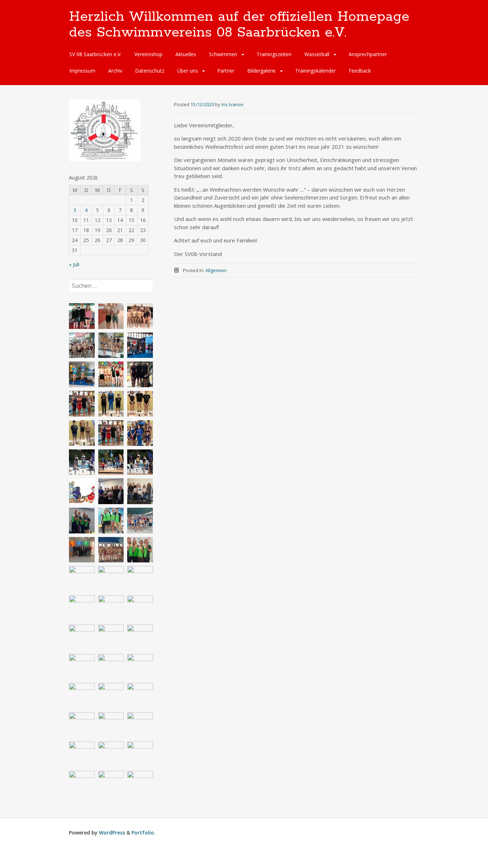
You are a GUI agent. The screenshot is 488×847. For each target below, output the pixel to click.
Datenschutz (149, 70)
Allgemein (215, 270)
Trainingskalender (315, 70)
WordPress (112, 832)
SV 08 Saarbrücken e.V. (95, 54)
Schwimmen (223, 54)
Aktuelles (185, 54)
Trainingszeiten (274, 54)
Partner (225, 70)
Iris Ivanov (232, 104)
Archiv (115, 70)
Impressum (82, 70)
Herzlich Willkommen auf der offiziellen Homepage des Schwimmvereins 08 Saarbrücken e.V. (239, 24)
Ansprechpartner (368, 54)
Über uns (187, 70)
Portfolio (142, 832)
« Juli (74, 264)
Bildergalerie (261, 70)
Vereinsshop (148, 54)
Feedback (360, 70)
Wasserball (316, 54)
